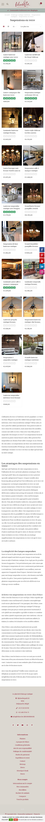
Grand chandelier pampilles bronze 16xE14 (31, 246)
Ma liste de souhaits (22, 793)
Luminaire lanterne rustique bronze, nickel (10, 132)
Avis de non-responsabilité (22, 748)
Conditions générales (22, 745)
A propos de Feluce (22, 742)
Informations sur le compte (22, 783)
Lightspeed (28, 814)
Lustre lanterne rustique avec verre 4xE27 (10, 57)
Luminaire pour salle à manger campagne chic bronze (11, 284)
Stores (22, 774)
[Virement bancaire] (22, 809)
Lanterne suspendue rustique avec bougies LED (11, 208)
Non (15, 819)
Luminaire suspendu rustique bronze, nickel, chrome (32, 284)
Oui (11, 819)
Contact (22, 761)
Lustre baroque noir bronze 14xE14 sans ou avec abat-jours (11, 170)
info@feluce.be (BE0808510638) (23, 717)
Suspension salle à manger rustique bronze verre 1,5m (32, 170)
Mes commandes (23, 787)
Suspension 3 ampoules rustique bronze (10, 360)
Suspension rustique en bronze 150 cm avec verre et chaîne (32, 95)
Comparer (22, 796)
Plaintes (22, 739)
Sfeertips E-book (22, 771)
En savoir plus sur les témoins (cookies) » (30, 819)
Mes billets (22, 790)
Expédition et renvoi (22, 758)
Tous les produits (22, 799)
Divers (22, 767)
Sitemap (22, 764)
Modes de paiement (23, 755)
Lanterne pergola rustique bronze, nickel (10, 322)
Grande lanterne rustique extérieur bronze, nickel (32, 360)
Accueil (7, 15)
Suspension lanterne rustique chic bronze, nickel (33, 322)
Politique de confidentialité (22, 751)
